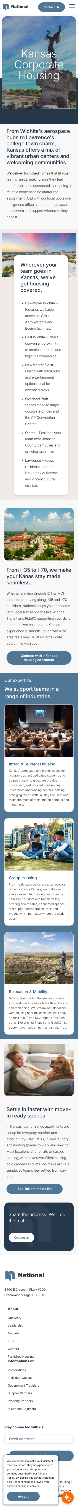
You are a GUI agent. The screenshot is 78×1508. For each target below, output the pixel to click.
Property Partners (20, 1401)
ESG (11, 1341)
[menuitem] (15, 7)
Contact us (21, 1237)
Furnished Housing (21, 1356)
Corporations (17, 1370)
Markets (14, 1333)
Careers (13, 1348)
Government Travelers (23, 1385)
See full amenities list (35, 1189)
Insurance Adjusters (22, 1409)
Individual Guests (20, 1377)
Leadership (15, 1325)
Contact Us (52, 7)
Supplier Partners (20, 1393)
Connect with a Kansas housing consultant (39, 658)
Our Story (14, 1318)
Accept (23, 1496)
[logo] (24, 1276)
